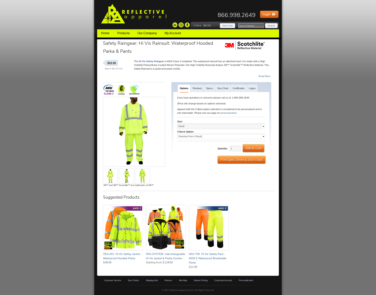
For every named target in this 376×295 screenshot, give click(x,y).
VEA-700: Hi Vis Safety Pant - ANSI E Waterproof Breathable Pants (207, 258)
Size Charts (133, 280)
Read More (264, 76)
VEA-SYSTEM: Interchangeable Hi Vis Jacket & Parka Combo (165, 256)
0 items (197, 25)
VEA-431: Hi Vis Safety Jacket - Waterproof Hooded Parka (122, 256)
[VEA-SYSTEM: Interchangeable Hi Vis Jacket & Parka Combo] (166, 228)
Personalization (246, 280)
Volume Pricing (201, 280)
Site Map (183, 280)
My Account (173, 33)
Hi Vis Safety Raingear (151, 61)
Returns (168, 280)
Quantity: (223, 148)
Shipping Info (152, 280)
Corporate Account (223, 280)
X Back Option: (185, 131)
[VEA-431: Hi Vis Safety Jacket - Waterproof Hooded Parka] (123, 228)
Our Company (147, 33)
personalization (228, 113)
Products (123, 33)
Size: (180, 121)
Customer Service (112, 280)
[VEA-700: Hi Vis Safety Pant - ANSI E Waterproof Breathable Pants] (209, 228)
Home (105, 33)
